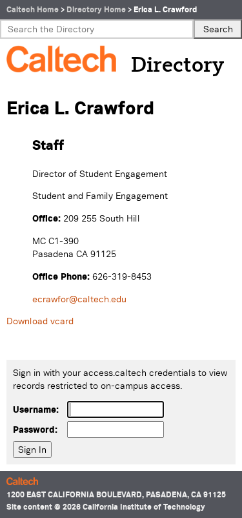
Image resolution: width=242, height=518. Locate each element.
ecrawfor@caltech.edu (79, 299)
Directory (177, 66)
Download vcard (40, 321)
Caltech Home (32, 9)
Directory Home (96, 9)
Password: (35, 429)
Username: (36, 409)
